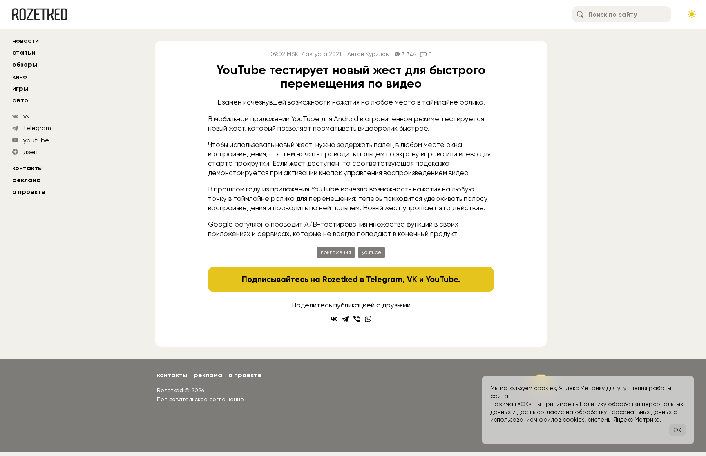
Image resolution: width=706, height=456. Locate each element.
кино (19, 76)
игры (20, 88)
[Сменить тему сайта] (692, 14)
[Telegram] (345, 319)
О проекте (28, 192)
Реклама (26, 180)
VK (412, 279)
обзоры (24, 64)
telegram (37, 128)
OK (677, 430)
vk (26, 116)
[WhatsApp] (368, 319)
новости (25, 40)
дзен (30, 152)
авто (20, 100)
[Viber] (357, 319)
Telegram (384, 279)
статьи (23, 52)
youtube (36, 140)
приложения (336, 252)
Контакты (27, 168)
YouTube (442, 279)
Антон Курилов (368, 54)
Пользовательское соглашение (200, 399)
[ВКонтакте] (334, 319)
